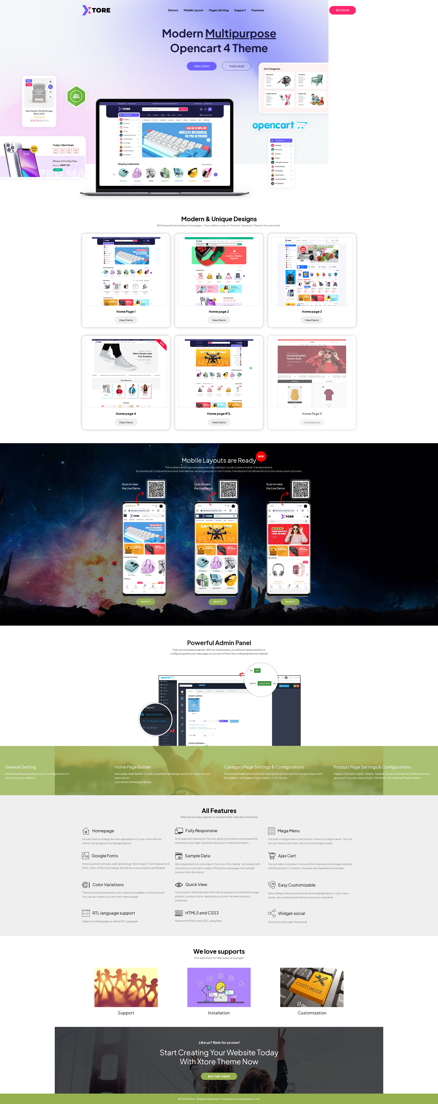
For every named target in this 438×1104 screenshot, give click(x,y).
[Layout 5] (312, 373)
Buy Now (342, 10)
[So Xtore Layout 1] (126, 271)
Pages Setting (219, 10)
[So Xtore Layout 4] (126, 373)
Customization (312, 1012)
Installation (219, 1012)
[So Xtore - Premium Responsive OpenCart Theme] (96, 9)
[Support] (126, 987)
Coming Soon (312, 422)
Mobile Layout (193, 10)
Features (258, 10)
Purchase (236, 66)
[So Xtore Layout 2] (219, 271)
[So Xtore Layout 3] (312, 271)
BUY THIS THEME (219, 1076)
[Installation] (219, 987)
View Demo (202, 66)
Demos (173, 10)
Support (240, 10)
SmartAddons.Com (248, 1098)
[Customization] (312, 987)
